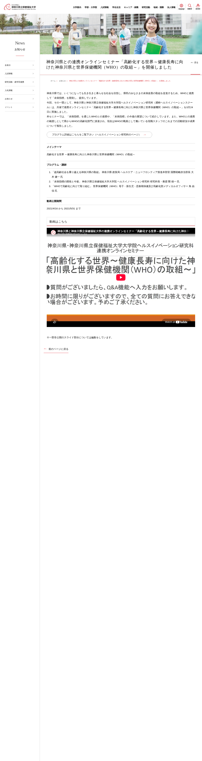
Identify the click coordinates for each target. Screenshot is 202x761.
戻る (196, 62)
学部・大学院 (91, 7)
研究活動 (146, 7)
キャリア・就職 (131, 7)
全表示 (8, 65)
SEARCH (189, 9)
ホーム (53, 81)
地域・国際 (158, 7)
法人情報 (171, 7)
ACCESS (198, 9)
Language (182, 9)
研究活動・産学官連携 (14, 82)
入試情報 (104, 7)
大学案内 (77, 7)
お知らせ (9, 99)
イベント (9, 107)
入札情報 (9, 90)
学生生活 (116, 7)
